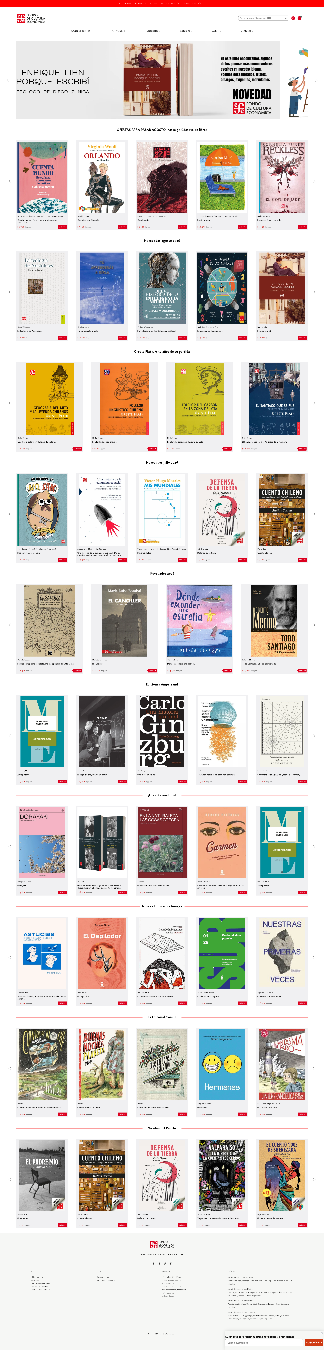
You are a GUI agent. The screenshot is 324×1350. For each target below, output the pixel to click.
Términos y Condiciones (40, 1290)
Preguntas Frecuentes (39, 1287)
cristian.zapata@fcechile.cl (172, 1280)
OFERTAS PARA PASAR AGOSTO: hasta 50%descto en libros (162, 130)
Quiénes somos (102, 1277)
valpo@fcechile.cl (169, 1283)
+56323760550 (168, 1296)
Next (316, 80)
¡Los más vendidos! (162, 795)
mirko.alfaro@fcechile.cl (171, 1277)
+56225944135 (168, 1293)
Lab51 (174, 1334)
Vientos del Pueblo (162, 1128)
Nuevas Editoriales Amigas (162, 906)
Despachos (35, 1280)
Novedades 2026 (162, 574)
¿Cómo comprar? (37, 1277)
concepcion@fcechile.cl (171, 1287)
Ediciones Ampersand (162, 685)
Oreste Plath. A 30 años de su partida (162, 352)
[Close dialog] (321, 1333)
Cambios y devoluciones (40, 1283)
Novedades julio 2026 (162, 463)
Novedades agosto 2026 (162, 241)
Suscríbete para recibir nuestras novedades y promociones (259, 1336)
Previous (7, 80)
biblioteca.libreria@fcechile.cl (174, 1290)
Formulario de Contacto (106, 1280)
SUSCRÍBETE (314, 1342)
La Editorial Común (162, 1017)
